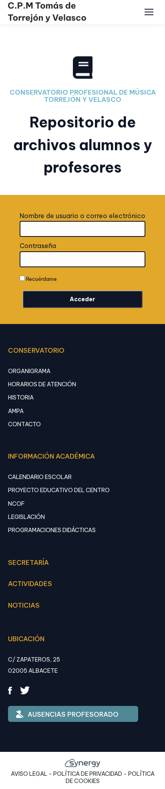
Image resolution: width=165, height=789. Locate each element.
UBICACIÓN (26, 639)
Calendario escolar (40, 477)
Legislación (26, 517)
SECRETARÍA (28, 562)
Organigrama (29, 371)
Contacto (24, 424)
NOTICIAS (24, 605)
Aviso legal (29, 773)
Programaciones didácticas (52, 530)
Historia (21, 397)
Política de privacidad (87, 773)
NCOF (16, 503)
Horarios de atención (42, 384)
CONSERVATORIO (36, 350)
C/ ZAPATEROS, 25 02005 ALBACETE (34, 665)
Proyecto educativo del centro (59, 490)
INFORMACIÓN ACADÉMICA (51, 456)
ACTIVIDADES (30, 584)
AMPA (16, 411)
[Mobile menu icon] (149, 12)
